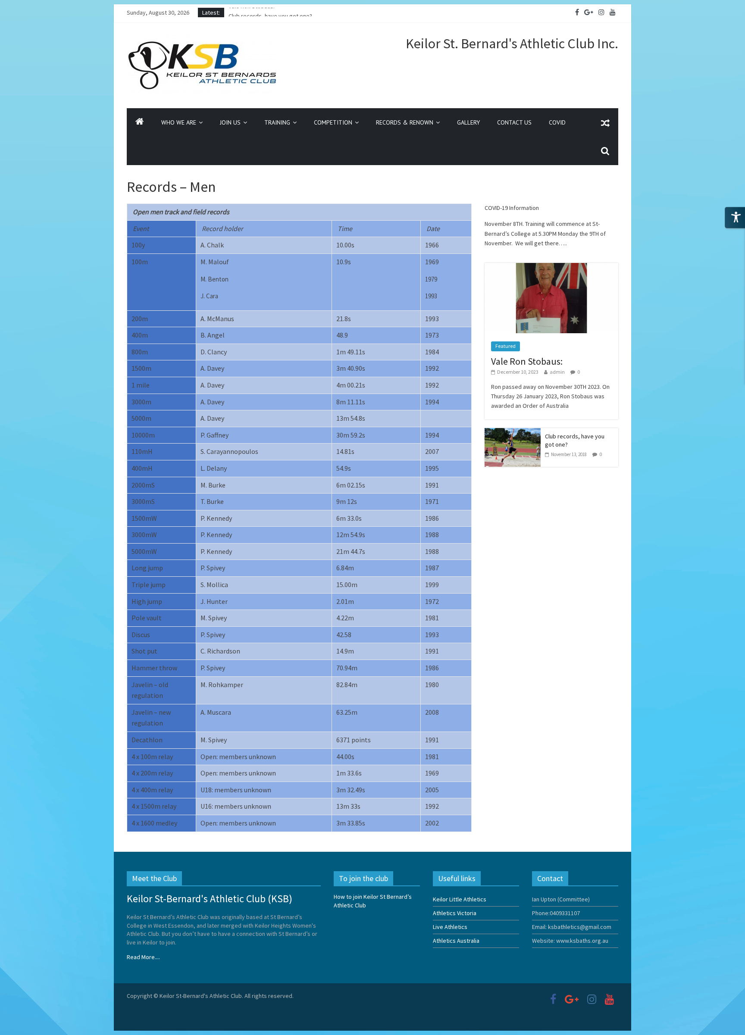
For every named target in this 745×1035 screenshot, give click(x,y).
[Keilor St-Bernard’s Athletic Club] (140, 122)
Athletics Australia (456, 940)
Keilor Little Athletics (459, 899)
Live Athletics (450, 927)
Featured (505, 346)
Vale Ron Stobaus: (252, 12)
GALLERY (468, 122)
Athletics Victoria (454, 913)
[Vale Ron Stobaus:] (551, 268)
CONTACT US (514, 122)
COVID (557, 122)
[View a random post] (605, 122)
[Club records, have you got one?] (513, 433)
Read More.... (143, 957)
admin (557, 372)
